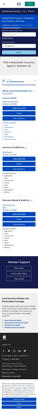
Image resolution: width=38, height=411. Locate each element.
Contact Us (23, 356)
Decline (19, 407)
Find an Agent (6, 356)
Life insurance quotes (12, 325)
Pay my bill (23, 279)
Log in (30, 4)
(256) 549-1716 (19, 159)
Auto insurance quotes (13, 320)
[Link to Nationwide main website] (19, 5)
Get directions (19, 118)
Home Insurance (19, 366)
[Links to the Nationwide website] (4, 339)
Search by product (8, 42)
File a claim (23, 268)
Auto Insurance (7, 366)
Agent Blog (15, 359)
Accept (19, 403)
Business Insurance (8, 373)
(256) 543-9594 (19, 108)
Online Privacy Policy (18, 386)
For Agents (5, 359)
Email (19, 113)
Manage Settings (19, 399)
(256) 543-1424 (19, 214)
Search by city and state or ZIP (12, 30)
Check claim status (21, 274)
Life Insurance (6, 369)
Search (19, 52)
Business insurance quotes (14, 327)
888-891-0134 (6, 345)
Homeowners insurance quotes (16, 323)
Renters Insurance (20, 369)
